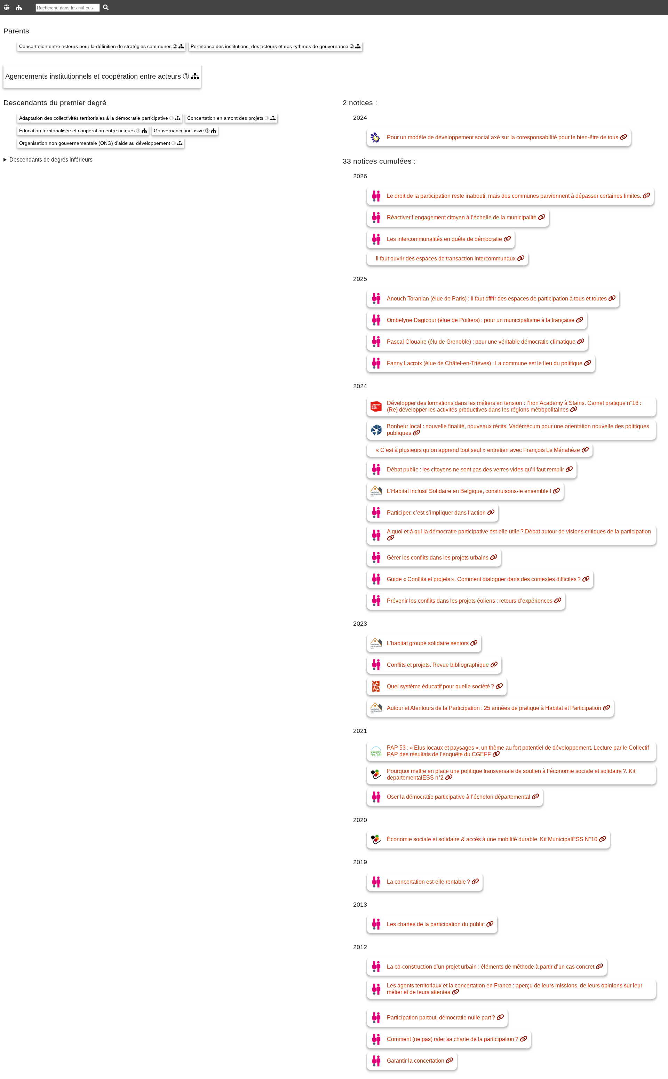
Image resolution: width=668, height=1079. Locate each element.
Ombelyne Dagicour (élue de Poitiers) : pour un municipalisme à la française (480, 320)
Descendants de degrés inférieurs (51, 160)
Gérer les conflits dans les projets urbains (437, 558)
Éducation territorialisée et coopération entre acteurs (77, 130)
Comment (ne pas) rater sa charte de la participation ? (452, 1039)
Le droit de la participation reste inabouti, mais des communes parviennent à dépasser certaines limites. (514, 196)
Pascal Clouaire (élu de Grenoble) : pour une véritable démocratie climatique (481, 342)
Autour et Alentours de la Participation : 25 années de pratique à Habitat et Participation (494, 708)
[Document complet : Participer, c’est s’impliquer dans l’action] (491, 513)
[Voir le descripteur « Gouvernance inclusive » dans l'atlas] (213, 130)
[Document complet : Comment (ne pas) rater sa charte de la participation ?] (523, 1039)
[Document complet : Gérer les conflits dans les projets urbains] (494, 558)
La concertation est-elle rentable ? (428, 882)
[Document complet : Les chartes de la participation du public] (490, 924)
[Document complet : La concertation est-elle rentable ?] (475, 882)
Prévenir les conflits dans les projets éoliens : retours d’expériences (469, 601)
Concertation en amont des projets (226, 118)
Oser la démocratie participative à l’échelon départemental (458, 797)
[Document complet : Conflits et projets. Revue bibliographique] (494, 665)
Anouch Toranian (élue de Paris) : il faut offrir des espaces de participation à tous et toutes (497, 299)
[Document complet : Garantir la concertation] (449, 1061)
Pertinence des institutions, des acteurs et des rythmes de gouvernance (270, 46)
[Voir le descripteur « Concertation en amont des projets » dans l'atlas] (273, 118)
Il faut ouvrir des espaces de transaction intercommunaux (446, 258)
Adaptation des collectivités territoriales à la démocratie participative (94, 118)
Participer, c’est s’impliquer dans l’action (436, 513)
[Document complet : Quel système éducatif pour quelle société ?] (499, 686)
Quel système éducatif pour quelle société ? (440, 686)
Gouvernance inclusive (179, 130)
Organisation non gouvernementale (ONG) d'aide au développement (95, 143)
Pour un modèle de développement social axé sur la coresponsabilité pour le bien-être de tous (502, 137)
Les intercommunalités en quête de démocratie (444, 239)
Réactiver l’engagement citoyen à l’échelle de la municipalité (461, 217)
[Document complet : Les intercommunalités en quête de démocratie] (507, 239)
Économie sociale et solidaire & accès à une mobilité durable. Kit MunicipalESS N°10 (492, 839)
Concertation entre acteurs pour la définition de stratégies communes (96, 46)
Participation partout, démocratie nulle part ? (441, 1018)
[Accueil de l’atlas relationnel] (19, 7)
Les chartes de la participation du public (436, 924)
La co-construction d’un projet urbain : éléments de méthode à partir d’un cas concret (490, 967)
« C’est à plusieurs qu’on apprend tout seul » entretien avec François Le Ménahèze (478, 450)
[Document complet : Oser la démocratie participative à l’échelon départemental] (535, 797)
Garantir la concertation (415, 1061)
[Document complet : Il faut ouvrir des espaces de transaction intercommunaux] (521, 258)
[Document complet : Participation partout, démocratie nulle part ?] (500, 1018)
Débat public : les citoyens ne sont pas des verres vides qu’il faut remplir (475, 469)
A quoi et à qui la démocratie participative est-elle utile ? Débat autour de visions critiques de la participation (519, 531)
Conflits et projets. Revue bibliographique (438, 665)
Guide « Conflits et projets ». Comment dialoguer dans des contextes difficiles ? (484, 579)
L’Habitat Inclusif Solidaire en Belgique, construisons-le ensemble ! (469, 491)
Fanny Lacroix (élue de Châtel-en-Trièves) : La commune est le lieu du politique (484, 363)
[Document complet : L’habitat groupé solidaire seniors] (474, 643)
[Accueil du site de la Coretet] (6, 7)
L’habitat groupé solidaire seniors (428, 643)
